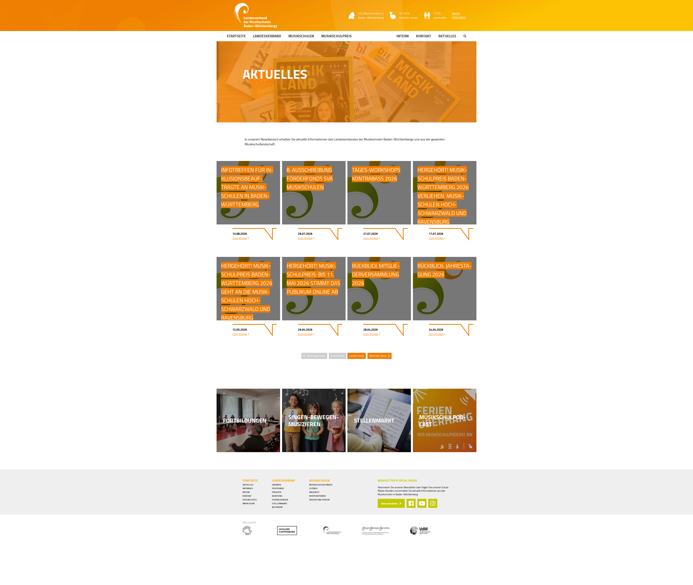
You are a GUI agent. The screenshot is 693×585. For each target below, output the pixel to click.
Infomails (248, 488)
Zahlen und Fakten (319, 499)
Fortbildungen (280, 499)
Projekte (277, 492)
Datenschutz (250, 499)
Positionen (278, 488)
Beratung (277, 496)
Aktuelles (447, 36)
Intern (402, 36)
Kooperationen (317, 496)
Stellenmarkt (279, 503)
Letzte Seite (356, 356)
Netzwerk (277, 507)
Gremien (276, 484)
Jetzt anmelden (389, 503)
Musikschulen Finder (320, 484)
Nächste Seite (377, 356)
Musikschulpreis (336, 36)
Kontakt (423, 36)
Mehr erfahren (459, 15)
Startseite (236, 36)
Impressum (248, 503)
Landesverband (267, 36)
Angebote (314, 492)
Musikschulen (301, 36)
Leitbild (313, 488)
